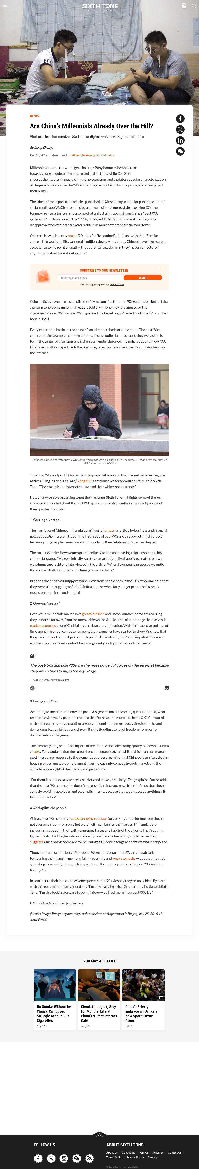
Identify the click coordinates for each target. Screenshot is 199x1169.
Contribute (128, 1152)
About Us (112, 1152)
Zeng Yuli (85, 481)
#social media (106, 155)
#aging (90, 155)
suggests (36, 842)
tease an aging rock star (89, 819)
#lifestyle (78, 155)
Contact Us (174, 1152)
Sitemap (153, 1157)
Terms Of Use (114, 1157)
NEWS (34, 115)
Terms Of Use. (117, 284)
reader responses (43, 626)
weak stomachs (123, 858)
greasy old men (93, 614)
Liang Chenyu (43, 147)
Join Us (144, 1152)
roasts (72, 236)
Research (158, 1152)
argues (110, 530)
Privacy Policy (135, 1157)
